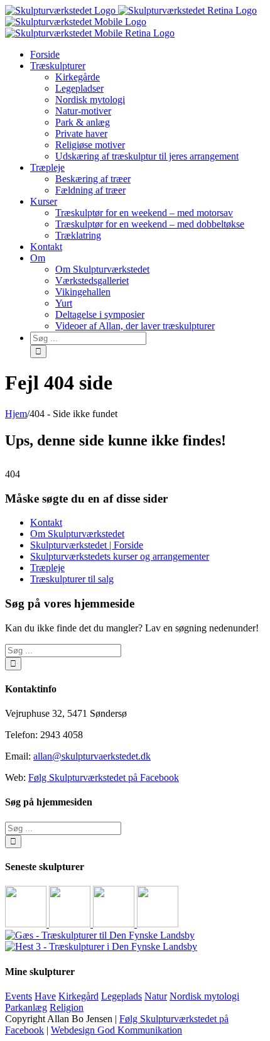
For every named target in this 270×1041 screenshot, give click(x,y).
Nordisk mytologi (204, 996)
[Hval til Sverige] (71, 923)
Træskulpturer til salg (72, 579)
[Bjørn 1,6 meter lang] (27, 923)
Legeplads (121, 996)
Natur (155, 996)
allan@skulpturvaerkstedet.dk (92, 756)
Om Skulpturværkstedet (77, 533)
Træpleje (47, 567)
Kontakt (46, 522)
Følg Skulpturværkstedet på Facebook (103, 777)
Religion (67, 1007)
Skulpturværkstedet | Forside (86, 545)
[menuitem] (147, 54)
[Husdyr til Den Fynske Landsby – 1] (101, 946)
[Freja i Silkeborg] (115, 923)
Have (45, 996)
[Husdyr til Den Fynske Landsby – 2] (100, 935)
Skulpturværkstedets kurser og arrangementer (119, 556)
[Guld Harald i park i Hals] (157, 923)
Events (18, 996)
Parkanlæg (26, 1007)
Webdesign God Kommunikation (116, 1030)
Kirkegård (78, 996)
